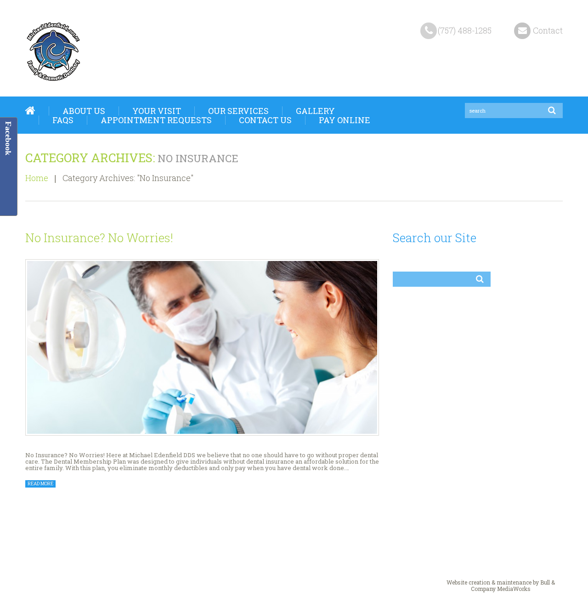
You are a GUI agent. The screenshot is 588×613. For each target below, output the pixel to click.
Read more (40, 484)
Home (30, 110)
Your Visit (156, 110)
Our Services (238, 110)
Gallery (315, 110)
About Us (83, 110)
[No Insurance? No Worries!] (202, 347)
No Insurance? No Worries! (99, 237)
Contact (548, 30)
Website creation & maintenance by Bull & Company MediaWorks (501, 585)
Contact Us (265, 120)
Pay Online (344, 120)
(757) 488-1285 (465, 30)
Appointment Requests (156, 120)
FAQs (63, 120)
